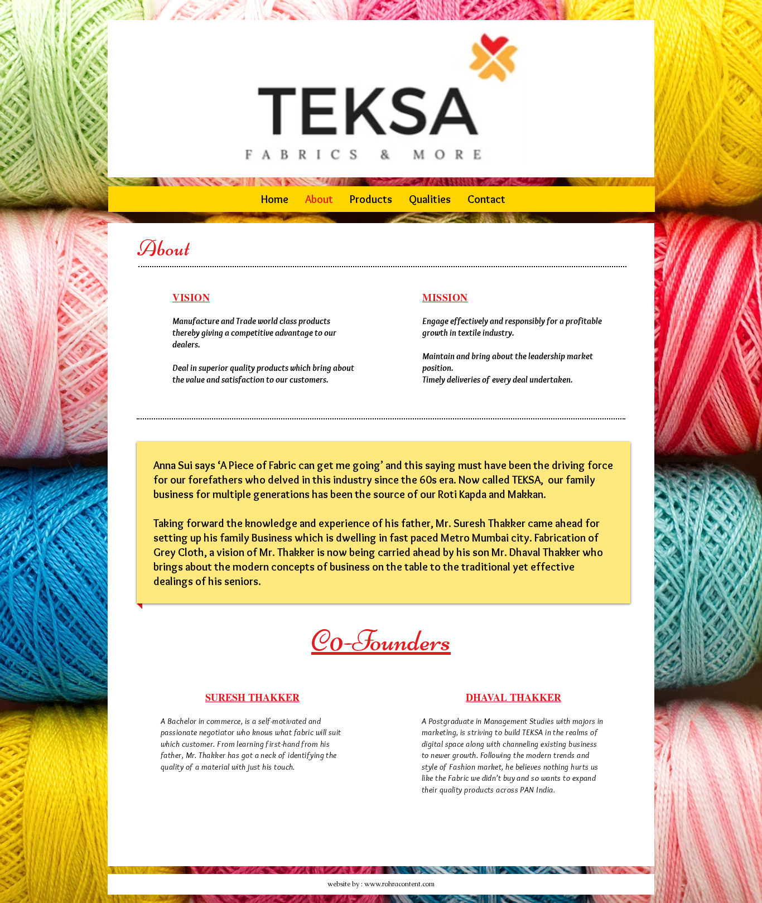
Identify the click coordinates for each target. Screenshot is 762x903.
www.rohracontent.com (399, 884)
